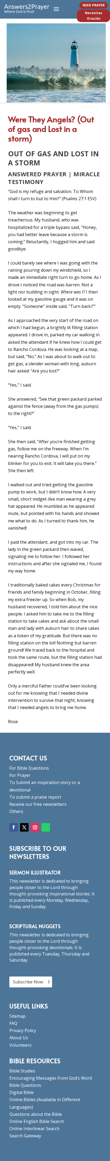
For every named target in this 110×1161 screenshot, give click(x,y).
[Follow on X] (24, 827)
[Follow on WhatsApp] (45, 827)
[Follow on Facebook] (13, 827)
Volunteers (20, 1045)
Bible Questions (25, 1085)
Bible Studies (22, 1071)
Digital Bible (21, 1092)
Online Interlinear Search (34, 1128)
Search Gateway (25, 1136)
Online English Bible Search (36, 1121)
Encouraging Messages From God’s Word (50, 1078)
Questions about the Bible (35, 1114)
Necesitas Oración (93, 15)
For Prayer (19, 775)
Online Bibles (22, 1100)
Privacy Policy (22, 1030)
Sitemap (17, 1016)
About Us (18, 1038)
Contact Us (28, 758)
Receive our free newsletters (37, 804)
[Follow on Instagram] (35, 827)
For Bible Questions (29, 768)
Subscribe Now (28, 982)
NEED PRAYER (93, 5)
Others (16, 811)
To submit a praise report (35, 797)
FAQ (13, 1023)
